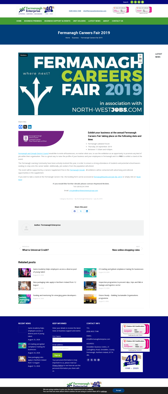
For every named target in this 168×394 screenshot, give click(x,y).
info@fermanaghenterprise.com (94, 11)
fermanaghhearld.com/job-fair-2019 (108, 177)
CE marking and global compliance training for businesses (121, 269)
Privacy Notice (57, 365)
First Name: (56, 336)
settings (104, 391)
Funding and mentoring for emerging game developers (54, 295)
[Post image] (24, 272)
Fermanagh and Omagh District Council (33, 153)
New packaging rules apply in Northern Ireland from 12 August (54, 283)
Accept (118, 390)
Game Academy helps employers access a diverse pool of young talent (55, 270)
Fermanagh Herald (77, 170)
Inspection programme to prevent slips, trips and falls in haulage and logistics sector (121, 283)
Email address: (57, 345)
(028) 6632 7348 (75, 11)
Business (23, 55)
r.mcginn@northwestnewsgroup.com (83, 190)
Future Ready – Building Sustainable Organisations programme (118, 296)
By (83, 199)
